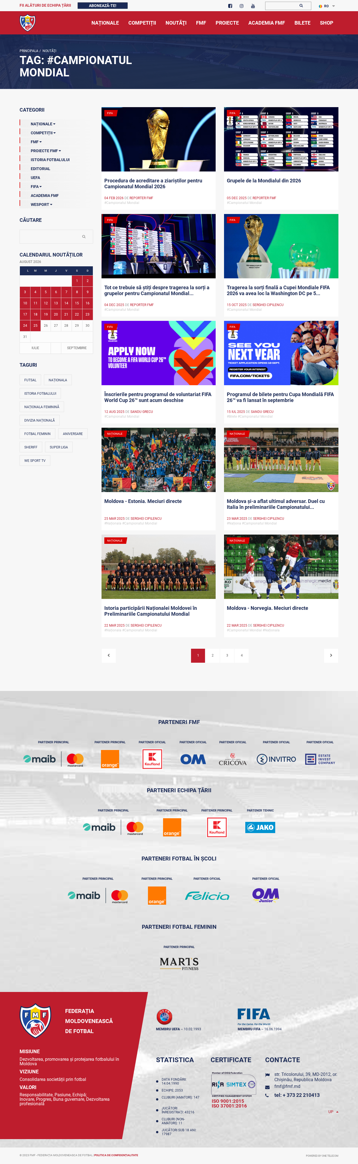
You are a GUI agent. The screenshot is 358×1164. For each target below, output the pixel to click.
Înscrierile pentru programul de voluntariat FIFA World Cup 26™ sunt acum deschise (157, 397)
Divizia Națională (39, 420)
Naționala (58, 380)
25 (35, 326)
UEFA (35, 177)
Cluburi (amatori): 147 (180, 1099)
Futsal (30, 380)
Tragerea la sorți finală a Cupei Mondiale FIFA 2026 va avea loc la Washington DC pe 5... (278, 290)
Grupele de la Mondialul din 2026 (264, 181)
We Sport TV (35, 461)
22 (77, 314)
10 (25, 303)
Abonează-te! (102, 5)
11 (35, 303)
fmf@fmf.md (287, 1086)
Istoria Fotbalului (50, 159)
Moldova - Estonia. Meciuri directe (143, 501)
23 (88, 314)
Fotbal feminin (37, 434)
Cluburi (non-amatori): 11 (173, 1121)
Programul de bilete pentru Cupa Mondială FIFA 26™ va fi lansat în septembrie (280, 397)
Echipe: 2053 (173, 1090)
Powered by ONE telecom (322, 1155)
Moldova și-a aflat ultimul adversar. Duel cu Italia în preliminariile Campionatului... (276, 504)
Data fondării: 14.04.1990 (174, 1081)
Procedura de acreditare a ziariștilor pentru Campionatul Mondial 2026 (153, 183)
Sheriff (30, 447)
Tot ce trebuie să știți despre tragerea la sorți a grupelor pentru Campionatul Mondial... (156, 290)
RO (326, 6)
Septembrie (77, 348)
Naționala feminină (41, 407)
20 (56, 314)
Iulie (35, 348)
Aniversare (73, 434)
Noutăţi (48, 51)
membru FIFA (249, 1029)
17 (25, 314)
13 (56, 303)
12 (46, 303)
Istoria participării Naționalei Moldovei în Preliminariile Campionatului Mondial (150, 611)
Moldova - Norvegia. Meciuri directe (267, 608)
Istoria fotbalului (40, 394)
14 (66, 303)
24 (25, 326)
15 (77, 303)
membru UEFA (168, 1029)
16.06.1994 (273, 1029)
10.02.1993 (192, 1029)
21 (66, 314)
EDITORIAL (40, 168)
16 (88, 303)
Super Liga (59, 447)
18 (35, 314)
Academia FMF (45, 195)
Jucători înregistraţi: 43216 (179, 1110)
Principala (29, 51)
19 (46, 314)
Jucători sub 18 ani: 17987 (179, 1132)
